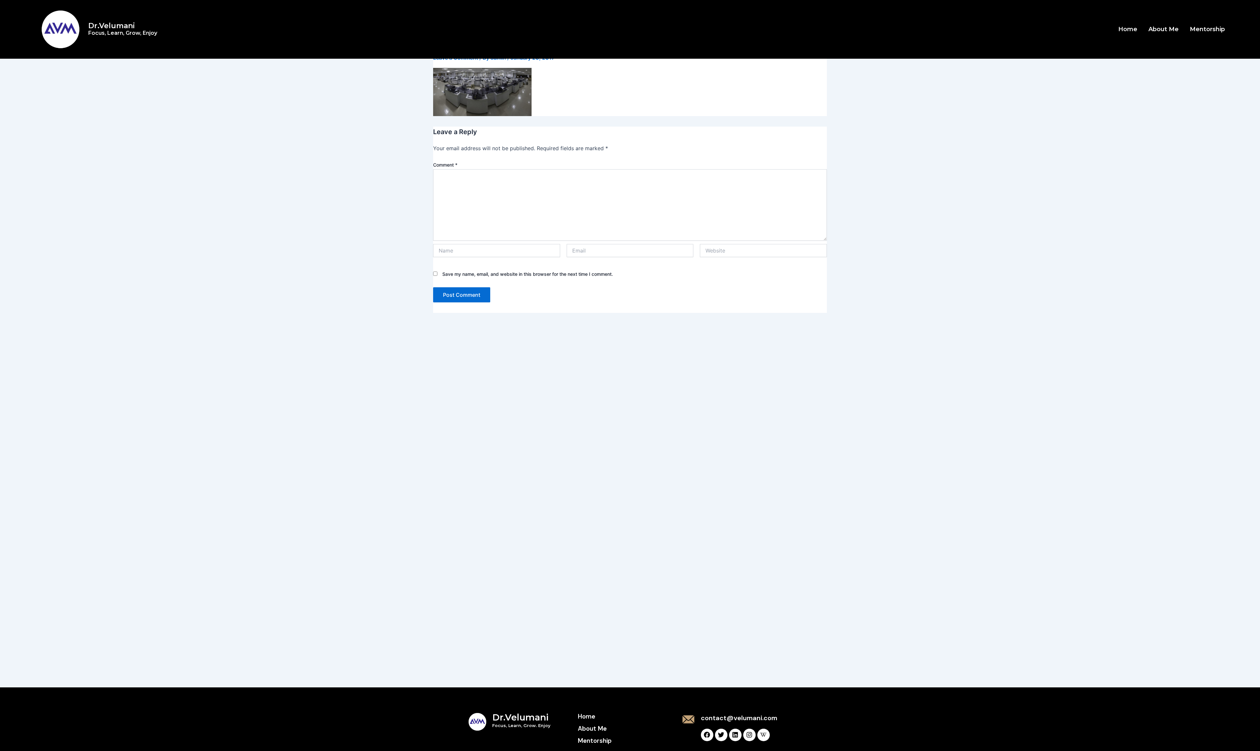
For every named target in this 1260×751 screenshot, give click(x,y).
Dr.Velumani (122, 28)
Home (1127, 29)
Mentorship (1207, 29)
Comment (445, 165)
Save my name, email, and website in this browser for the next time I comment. (527, 274)
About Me (1163, 29)
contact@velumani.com (739, 718)
